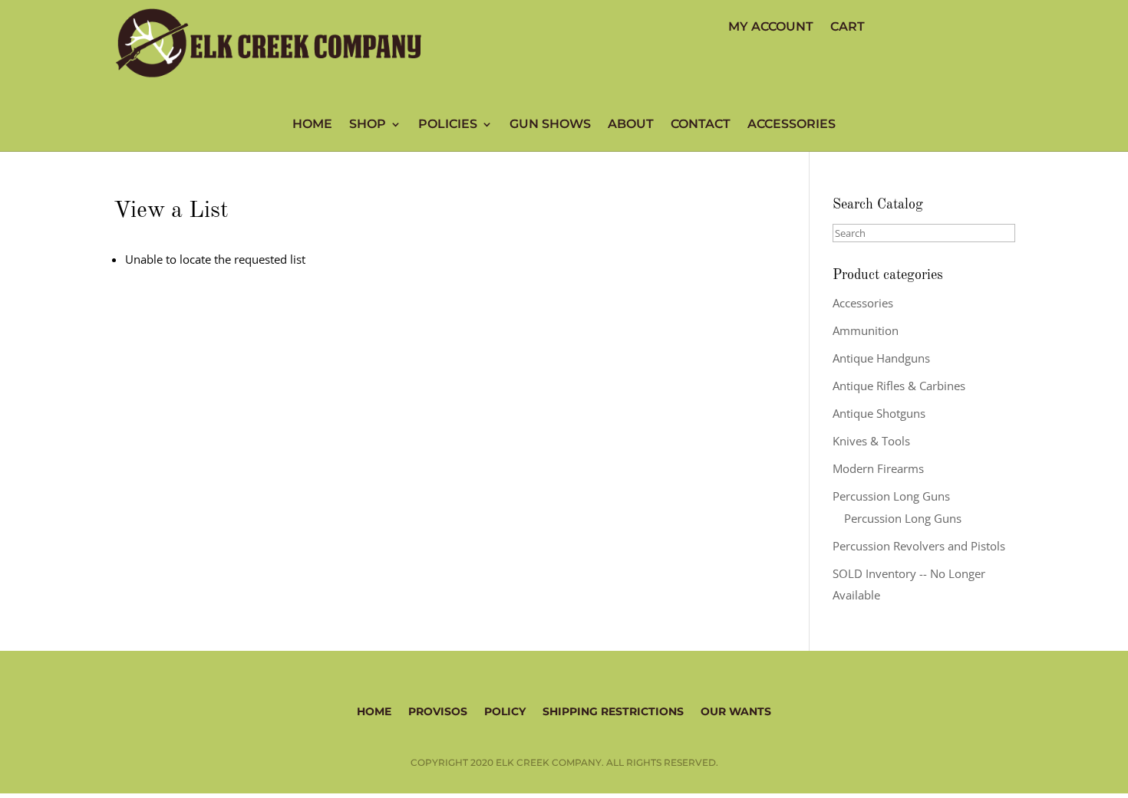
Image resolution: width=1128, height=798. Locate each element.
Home (312, 125)
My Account (770, 27)
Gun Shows (550, 125)
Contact (701, 125)
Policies (447, 125)
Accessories (791, 125)
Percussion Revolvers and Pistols (919, 545)
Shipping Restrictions (613, 710)
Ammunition (866, 330)
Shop (367, 125)
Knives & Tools (871, 440)
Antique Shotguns (879, 413)
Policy (505, 710)
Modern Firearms (878, 468)
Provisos (437, 710)
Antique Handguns (881, 358)
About (631, 125)
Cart (847, 27)
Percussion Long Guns (891, 496)
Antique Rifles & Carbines (899, 385)
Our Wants (736, 710)
